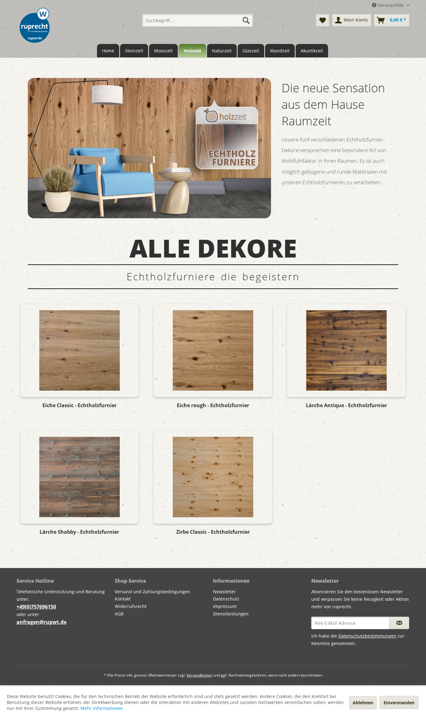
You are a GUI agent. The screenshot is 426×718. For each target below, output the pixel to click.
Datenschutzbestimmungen (367, 636)
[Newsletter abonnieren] (399, 623)
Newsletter (224, 592)
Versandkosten (199, 675)
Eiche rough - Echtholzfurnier (213, 405)
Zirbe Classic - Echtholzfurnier (213, 532)
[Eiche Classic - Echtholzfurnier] (79, 350)
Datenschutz (226, 599)
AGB (119, 614)
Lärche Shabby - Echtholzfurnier (79, 532)
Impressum (225, 606)
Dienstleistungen (231, 614)
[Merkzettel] (322, 20)
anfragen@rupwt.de (41, 622)
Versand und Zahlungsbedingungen (152, 592)
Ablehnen (363, 703)
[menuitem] (198, 20)
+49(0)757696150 (36, 606)
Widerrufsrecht (131, 606)
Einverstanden (399, 703)
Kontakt (123, 599)
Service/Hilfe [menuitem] (390, 5)
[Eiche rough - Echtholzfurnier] (212, 350)
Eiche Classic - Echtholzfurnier (79, 405)
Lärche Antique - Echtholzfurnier (346, 405)
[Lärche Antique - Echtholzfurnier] (346, 350)
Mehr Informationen (101, 708)
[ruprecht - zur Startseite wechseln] (35, 25)
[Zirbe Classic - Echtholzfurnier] (212, 477)
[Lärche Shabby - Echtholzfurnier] (79, 477)
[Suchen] (246, 20)
